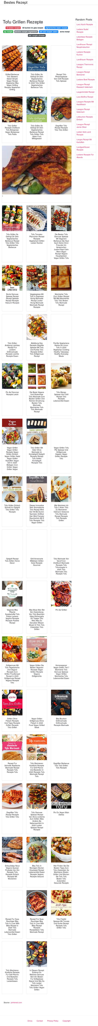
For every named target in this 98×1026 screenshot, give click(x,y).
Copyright (66, 1020)
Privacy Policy (52, 1020)
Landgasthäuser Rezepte (83, 148)
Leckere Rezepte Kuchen (83, 53)
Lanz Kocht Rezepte (85, 24)
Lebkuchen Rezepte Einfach (85, 118)
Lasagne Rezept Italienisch (83, 110)
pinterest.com (16, 1002)
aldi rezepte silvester (37, 35)
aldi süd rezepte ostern (49, 31)
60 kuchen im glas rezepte (32, 28)
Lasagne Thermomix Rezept (85, 65)
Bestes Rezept (15, 2)
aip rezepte (8, 31)
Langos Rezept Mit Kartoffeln (84, 140)
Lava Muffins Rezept (85, 96)
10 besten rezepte (13, 28)
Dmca (30, 1020)
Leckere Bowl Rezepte (86, 79)
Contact (40, 1020)
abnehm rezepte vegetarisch (26, 31)
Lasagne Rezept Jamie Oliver (83, 125)
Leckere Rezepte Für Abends (85, 156)
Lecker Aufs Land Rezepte (84, 133)
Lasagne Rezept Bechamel (83, 73)
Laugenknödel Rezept (85, 92)
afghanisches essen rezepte (56, 28)
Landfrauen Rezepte (85, 59)
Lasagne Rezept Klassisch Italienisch (85, 85)
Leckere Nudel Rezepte (82, 30)
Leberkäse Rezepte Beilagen (84, 38)
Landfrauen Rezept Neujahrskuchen (84, 45)
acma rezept (65, 31)
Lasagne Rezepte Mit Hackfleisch (85, 103)
